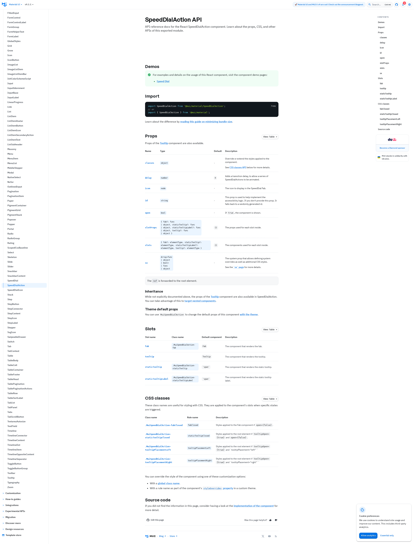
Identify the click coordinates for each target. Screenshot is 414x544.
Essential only (387, 535)
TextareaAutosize (16, 421)
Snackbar (12, 271)
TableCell (12, 365)
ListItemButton (15, 125)
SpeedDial (12, 280)
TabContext (13, 351)
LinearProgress (15, 102)
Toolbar (11, 473)
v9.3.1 (28, 4)
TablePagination (15, 383)
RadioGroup (13, 238)
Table (10, 355)
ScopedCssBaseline (17, 247)
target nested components (200, 300)
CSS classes (157, 398)
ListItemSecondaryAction (20, 135)
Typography (13, 482)
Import (152, 96)
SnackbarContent (16, 275)
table (268, 136)
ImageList (12, 64)
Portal (10, 228)
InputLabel (13, 97)
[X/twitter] (263, 536)
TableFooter (13, 374)
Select (10, 252)
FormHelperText (15, 31)
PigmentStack (14, 214)
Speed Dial (163, 81)
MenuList (12, 163)
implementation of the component (254, 505)
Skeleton (12, 257)
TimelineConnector (17, 435)
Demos (152, 66)
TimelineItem (14, 449)
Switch (10, 341)
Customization (13, 493)
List (9, 111)
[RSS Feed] (275, 536)
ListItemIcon (14, 130)
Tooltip (11, 477)
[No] (275, 520)
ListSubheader (14, 144)
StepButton (13, 304)
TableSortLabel (15, 398)
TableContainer (15, 369)
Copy (273, 106)
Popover (11, 219)
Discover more (13, 523)
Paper (10, 200)
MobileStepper (14, 167)
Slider (10, 266)
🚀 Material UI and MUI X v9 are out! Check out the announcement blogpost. (329, 4)
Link (9, 106)
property (218, 488)
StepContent (13, 313)
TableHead (13, 379)
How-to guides (13, 499)
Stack (10, 294)
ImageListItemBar (17, 74)
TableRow (12, 393)
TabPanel (12, 407)
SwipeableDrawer (16, 336)
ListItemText (13, 139)
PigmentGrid (14, 210)
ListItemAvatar (15, 120)
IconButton (13, 59)
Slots (150, 328)
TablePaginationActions (19, 388)
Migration (10, 517)
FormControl (13, 17)
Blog (161, 536)
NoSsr (10, 182)
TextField (12, 426)
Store (172, 536)
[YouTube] (269, 536)
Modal (10, 172)
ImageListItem (15, 69)
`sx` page (238, 267)
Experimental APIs (15, 511)
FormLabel (12, 36)
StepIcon (12, 318)
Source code (158, 499)
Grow (10, 50)
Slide (10, 261)
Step (9, 299)
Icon (9, 55)
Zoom (10, 487)
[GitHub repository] (396, 4)
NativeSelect (14, 177)
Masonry (11, 149)
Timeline (11, 430)
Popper (11, 224)
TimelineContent (16, 440)
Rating (10, 243)
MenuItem (12, 158)
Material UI (14, 4)
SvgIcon (11, 332)
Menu (10, 153)
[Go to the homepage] (4, 4)
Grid (9, 45)
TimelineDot (13, 444)
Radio (10, 233)
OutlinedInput (14, 186)
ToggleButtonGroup (17, 468)
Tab (9, 346)
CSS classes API (237, 167)
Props (151, 135)
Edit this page (157, 520)
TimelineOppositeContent (20, 454)
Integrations (12, 505)
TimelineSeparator (17, 459)
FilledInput (13, 12)
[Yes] (270, 520)
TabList (11, 402)
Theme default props (161, 309)
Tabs (9, 412)
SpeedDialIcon (15, 290)
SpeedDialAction (16, 285)
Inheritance (154, 291)
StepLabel (12, 322)
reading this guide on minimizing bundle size (206, 121)
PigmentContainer (16, 205)
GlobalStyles (14, 41)
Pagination (13, 191)
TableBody (12, 360)
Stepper (11, 327)
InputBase (12, 92)
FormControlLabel (16, 22)
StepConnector (15, 308)
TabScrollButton (15, 416)
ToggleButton (14, 463)
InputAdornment (16, 88)
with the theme (249, 314)
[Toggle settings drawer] (409, 4)
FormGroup (13, 27)
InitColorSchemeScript (19, 78)
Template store (13, 535)
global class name (169, 483)
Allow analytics (368, 535)
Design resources (14, 529)
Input (10, 83)
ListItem (11, 116)
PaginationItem (15, 196)
